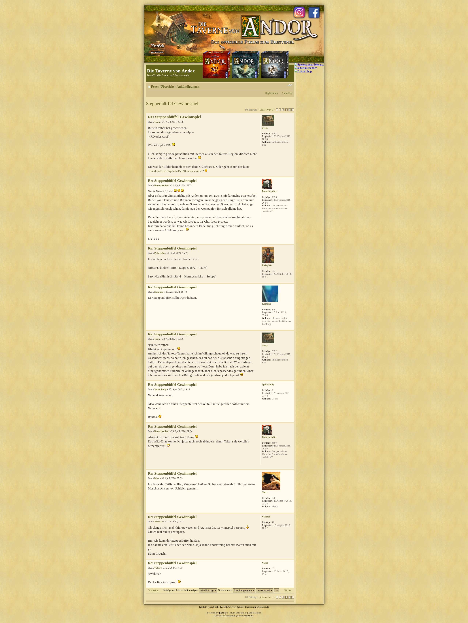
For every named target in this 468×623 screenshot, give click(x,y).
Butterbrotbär (161, 185)
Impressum (250, 606)
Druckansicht (284, 85)
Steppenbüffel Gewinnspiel (172, 103)
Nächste (288, 590)
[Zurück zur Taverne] (157, 48)
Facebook (213, 606)
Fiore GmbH (237, 606)
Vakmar (158, 521)
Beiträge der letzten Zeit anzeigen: (181, 590)
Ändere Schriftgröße (289, 85)
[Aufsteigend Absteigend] (267, 590)
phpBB (222, 612)
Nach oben (291, 175)
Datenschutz (263, 606)
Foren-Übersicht (162, 86)
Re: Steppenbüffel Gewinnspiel (174, 117)
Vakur (157, 567)
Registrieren (271, 93)
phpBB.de (249, 615)
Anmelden (287, 93)
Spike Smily (160, 389)
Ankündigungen (188, 86)
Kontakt (203, 606)
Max (156, 478)
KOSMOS (225, 606)
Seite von (266, 109)
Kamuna (158, 291)
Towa (157, 122)
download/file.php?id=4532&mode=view (175, 171)
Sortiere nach (225, 590)
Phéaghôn (159, 253)
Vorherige (153, 590)
